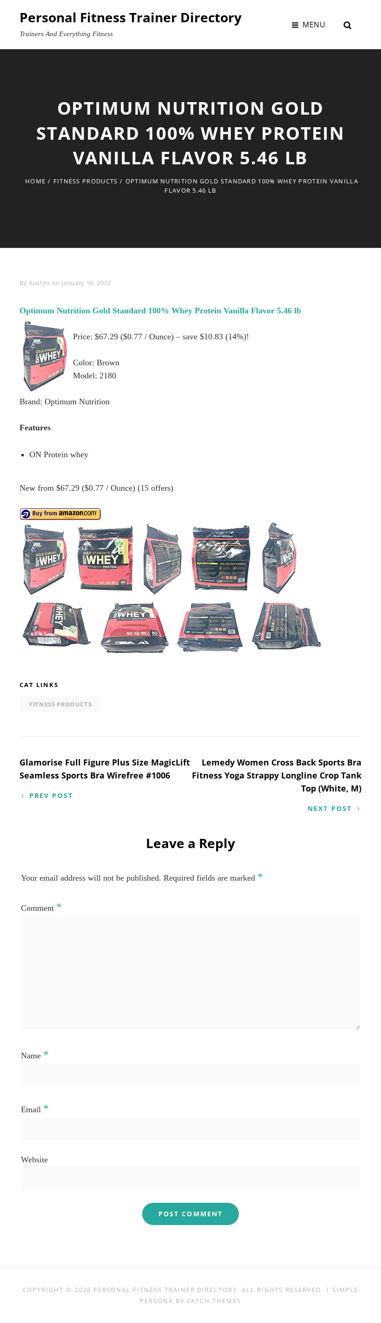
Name (35, 1055)
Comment (41, 908)
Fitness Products (85, 181)
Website (34, 1159)
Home (35, 181)
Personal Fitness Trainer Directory (131, 17)
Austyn (39, 283)
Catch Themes (214, 1301)
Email (35, 1109)
